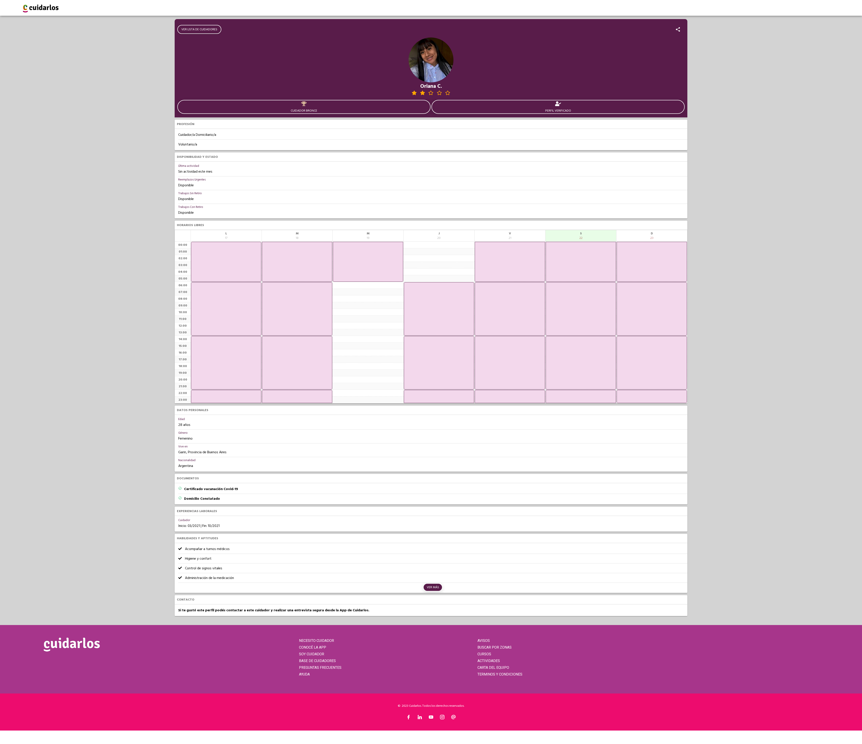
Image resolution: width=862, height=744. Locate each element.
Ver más (433, 587)
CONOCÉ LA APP (312, 647)
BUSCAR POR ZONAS (494, 647)
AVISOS (483, 640)
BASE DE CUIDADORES (317, 661)
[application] (226, 262)
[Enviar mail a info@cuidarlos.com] (453, 718)
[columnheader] (226, 235)
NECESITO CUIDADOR (316, 640)
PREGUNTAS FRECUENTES (320, 667)
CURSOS (484, 654)
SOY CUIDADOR (311, 654)
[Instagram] (442, 718)
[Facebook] (408, 718)
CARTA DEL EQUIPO (493, 667)
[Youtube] (431, 718)
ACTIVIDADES (488, 661)
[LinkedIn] (420, 718)
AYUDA (304, 674)
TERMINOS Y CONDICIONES (499, 674)
